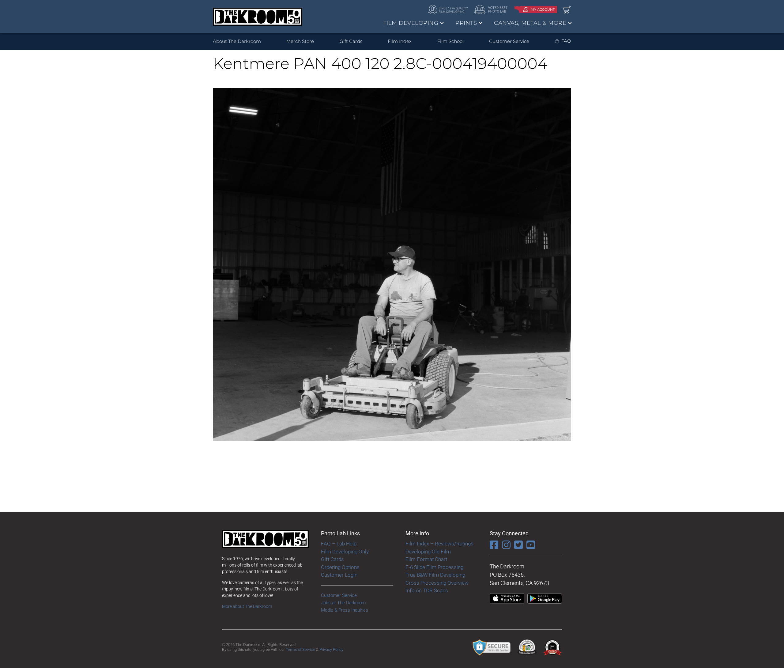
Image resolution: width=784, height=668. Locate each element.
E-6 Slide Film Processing (434, 567)
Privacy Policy (331, 649)
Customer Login (339, 575)
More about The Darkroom (247, 606)
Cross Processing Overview (437, 583)
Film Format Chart (426, 559)
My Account (543, 9)
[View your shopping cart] (567, 9)
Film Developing (411, 23)
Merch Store (300, 41)
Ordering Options (340, 567)
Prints (466, 23)
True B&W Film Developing (435, 575)
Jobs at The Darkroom (343, 602)
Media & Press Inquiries (344, 610)
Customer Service (509, 41)
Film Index (400, 41)
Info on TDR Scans (426, 590)
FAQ (566, 41)
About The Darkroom (237, 41)
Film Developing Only (345, 551)
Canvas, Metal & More (530, 23)
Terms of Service (300, 649)
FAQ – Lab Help (338, 544)
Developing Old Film (428, 551)
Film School (450, 41)
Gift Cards (351, 41)
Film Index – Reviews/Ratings (439, 544)
